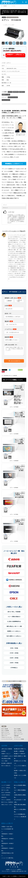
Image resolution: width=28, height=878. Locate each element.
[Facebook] (12, 866)
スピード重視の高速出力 (14, 616)
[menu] (26, 2)
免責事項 (19, 869)
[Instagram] (15, 866)
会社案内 (3, 751)
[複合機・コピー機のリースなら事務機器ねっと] (8, 2)
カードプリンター (17, 737)
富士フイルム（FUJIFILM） (7, 802)
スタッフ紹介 (4, 761)
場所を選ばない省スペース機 (14, 626)
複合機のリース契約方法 (19, 753)
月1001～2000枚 (14, 653)
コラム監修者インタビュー (7, 756)
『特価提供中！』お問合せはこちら (15, 55)
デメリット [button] (5, 207)
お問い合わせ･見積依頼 (6, 748)
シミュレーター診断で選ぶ (7, 858)
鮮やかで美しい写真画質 (14, 611)
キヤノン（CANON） (6, 799)
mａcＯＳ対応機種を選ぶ (19, 814)
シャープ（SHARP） (6, 785)
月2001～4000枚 (14, 658)
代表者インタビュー (5, 753)
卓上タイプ (11, 375)
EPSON (4, 17)
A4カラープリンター (5, 732)
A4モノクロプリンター (5, 734)
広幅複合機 (16, 735)
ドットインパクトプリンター (12, 17)
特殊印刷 (15, 375)
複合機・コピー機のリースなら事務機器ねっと (10, 876)
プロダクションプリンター (6, 737)
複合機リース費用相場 (19, 751)
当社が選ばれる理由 (5, 758)
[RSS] (17, 866)
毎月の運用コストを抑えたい (14, 636)
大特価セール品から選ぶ (6, 826)
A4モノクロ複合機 (5, 730)
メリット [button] (5, 204)
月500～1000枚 (14, 648)
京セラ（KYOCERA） (6, 792)
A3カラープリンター (18, 732)
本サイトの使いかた (5, 765)
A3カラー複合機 (17, 728)
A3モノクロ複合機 (17, 730)
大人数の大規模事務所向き (14, 621)
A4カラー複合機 (4, 728)
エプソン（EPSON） (6, 787)
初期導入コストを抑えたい (14, 631)
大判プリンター (4, 735)
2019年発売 (6, 375)
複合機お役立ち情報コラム (20, 748)
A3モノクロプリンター (18, 734)
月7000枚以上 (14, 667)
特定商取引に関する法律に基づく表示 (19, 871)
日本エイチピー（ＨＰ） (6, 804)
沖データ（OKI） (5, 790)
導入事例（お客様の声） (6, 763)
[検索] (22, 2)
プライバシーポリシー (6, 871)
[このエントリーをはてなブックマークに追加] (9, 370)
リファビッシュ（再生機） (19, 739)
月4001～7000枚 (14, 663)
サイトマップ (13, 869)
